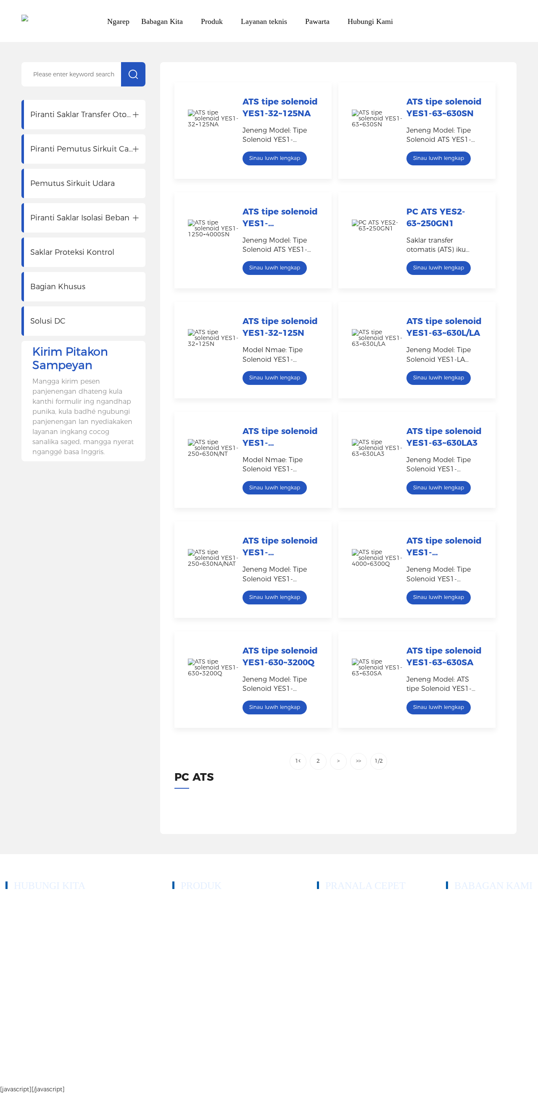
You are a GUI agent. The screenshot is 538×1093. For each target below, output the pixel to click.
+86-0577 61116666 (47, 915)
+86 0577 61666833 (47, 905)
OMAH (327, 906)
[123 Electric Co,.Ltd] (24, 21)
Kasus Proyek (335, 944)
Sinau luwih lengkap (274, 158)
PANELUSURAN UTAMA (492, 1072)
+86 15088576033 (44, 925)
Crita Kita (459, 919)
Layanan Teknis (338, 956)
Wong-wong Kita (469, 931)
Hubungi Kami (337, 982)
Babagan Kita (335, 931)
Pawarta (327, 969)
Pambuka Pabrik (468, 944)
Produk (326, 919)
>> (358, 761)
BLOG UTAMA (425, 1072)
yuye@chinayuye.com (50, 969)
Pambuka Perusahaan (474, 906)
